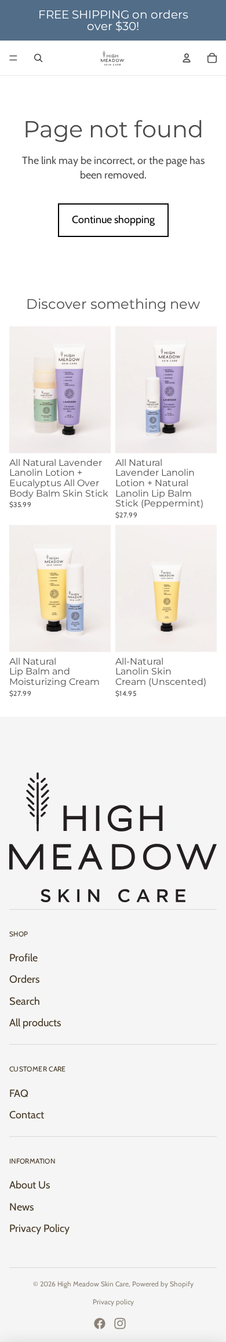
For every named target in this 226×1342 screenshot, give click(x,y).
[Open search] (38, 58)
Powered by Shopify (163, 1283)
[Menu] (13, 58)
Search (24, 1001)
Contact (26, 1114)
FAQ (18, 1093)
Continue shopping (113, 219)
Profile (23, 957)
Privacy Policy (39, 1228)
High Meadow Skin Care (93, 1283)
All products (35, 1022)
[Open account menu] (186, 58)
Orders (24, 979)
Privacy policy (113, 1301)
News (21, 1207)
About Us (29, 1185)
